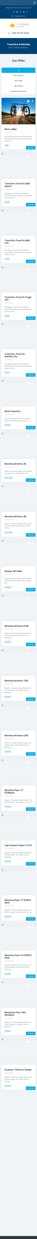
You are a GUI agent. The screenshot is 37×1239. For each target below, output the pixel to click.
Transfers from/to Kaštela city (15, 355)
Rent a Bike (11, 129)
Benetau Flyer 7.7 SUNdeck (14, 791)
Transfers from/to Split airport (17, 184)
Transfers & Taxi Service (18, 91)
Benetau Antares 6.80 (16, 735)
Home (11, 48)
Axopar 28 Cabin (13, 571)
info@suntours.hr (20, 16)
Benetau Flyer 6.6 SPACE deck (18, 956)
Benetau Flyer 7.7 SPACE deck (18, 901)
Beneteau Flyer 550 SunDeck (15, 1013)
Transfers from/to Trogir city (18, 298)
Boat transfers (19, 75)
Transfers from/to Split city (17, 241)
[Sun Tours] (18, 26)
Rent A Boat (18, 86)
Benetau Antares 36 (15, 463)
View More (30, 147)
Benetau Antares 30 (15, 516)
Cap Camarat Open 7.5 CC (18, 845)
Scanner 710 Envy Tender (18, 1069)
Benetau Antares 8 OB (16, 626)
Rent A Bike (18, 81)
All (18, 70)
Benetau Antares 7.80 (16, 680)
